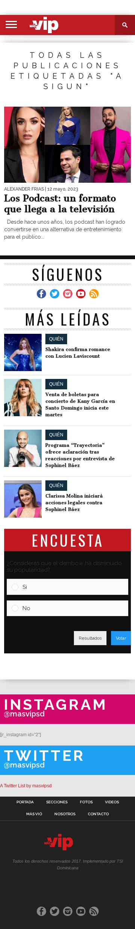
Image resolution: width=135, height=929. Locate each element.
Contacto (98, 814)
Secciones (57, 802)
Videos (112, 802)
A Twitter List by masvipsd (26, 785)
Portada (25, 802)
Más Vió (34, 814)
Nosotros (64, 814)
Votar (121, 638)
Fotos (86, 802)
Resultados (90, 638)
